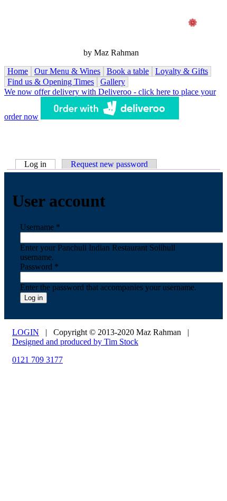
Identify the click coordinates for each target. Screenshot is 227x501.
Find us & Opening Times (50, 81)
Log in (39, 164)
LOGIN (25, 332)
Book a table (128, 71)
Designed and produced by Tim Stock (75, 341)
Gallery (112, 81)
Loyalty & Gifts (181, 71)
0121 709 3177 (37, 359)
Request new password (109, 164)
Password (39, 266)
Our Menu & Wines (67, 71)
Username (40, 226)
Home (17, 71)
